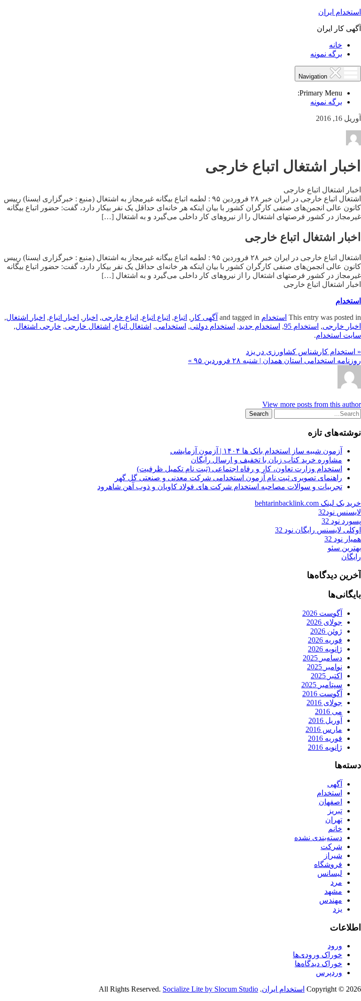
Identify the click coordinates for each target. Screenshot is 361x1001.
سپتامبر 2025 (321, 685)
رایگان (351, 557)
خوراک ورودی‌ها (317, 955)
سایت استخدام (338, 335)
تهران (333, 820)
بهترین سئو (344, 548)
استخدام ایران (339, 12)
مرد (336, 882)
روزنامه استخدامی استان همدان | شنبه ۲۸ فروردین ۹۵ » (274, 361)
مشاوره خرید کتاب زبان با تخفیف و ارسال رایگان (266, 460)
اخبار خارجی (341, 326)
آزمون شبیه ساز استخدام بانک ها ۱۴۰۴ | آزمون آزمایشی (256, 451)
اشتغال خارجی (87, 326)
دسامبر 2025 (322, 658)
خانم (335, 829)
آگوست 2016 (322, 694)
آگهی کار (204, 317)
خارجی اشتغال (38, 326)
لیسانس (329, 873)
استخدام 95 (301, 326)
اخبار (90, 317)
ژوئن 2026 (326, 631)
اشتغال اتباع (132, 326)
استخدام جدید (259, 326)
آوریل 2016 (325, 720)
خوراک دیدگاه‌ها (318, 964)
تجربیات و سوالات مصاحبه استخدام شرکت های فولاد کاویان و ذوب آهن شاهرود (219, 487)
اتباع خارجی (120, 317)
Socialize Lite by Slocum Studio (210, 989)
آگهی (334, 784)
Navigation (313, 76)
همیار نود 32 (342, 539)
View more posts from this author (311, 404)
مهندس (330, 900)
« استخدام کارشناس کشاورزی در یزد (303, 352)
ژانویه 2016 (325, 747)
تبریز (335, 811)
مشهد (333, 891)
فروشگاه (328, 864)
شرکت (331, 846)
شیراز (333, 855)
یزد (337, 909)
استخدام (348, 301)
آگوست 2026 (322, 613)
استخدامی (170, 326)
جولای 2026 (324, 622)
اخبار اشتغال (25, 317)
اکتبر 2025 (326, 676)
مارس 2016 (324, 729)
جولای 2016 (324, 703)
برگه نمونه (326, 54)
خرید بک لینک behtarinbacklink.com (308, 503)
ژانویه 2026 (325, 649)
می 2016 (328, 711)
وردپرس (329, 973)
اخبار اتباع (64, 317)
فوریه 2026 (325, 640)
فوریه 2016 (325, 738)
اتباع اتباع (156, 317)
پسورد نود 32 (341, 521)
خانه (335, 45)
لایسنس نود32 (339, 512)
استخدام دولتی (212, 326)
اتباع (180, 317)
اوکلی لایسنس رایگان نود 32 (318, 530)
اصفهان (330, 802)
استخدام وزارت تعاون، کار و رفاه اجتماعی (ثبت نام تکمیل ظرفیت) (239, 469)
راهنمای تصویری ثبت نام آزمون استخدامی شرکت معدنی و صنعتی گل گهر (228, 478)
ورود (335, 946)
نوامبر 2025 (324, 667)
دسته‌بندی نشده (318, 838)
